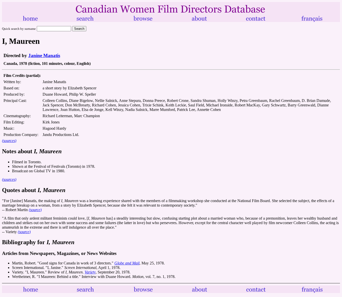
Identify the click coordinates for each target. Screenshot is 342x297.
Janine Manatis (44, 55)
